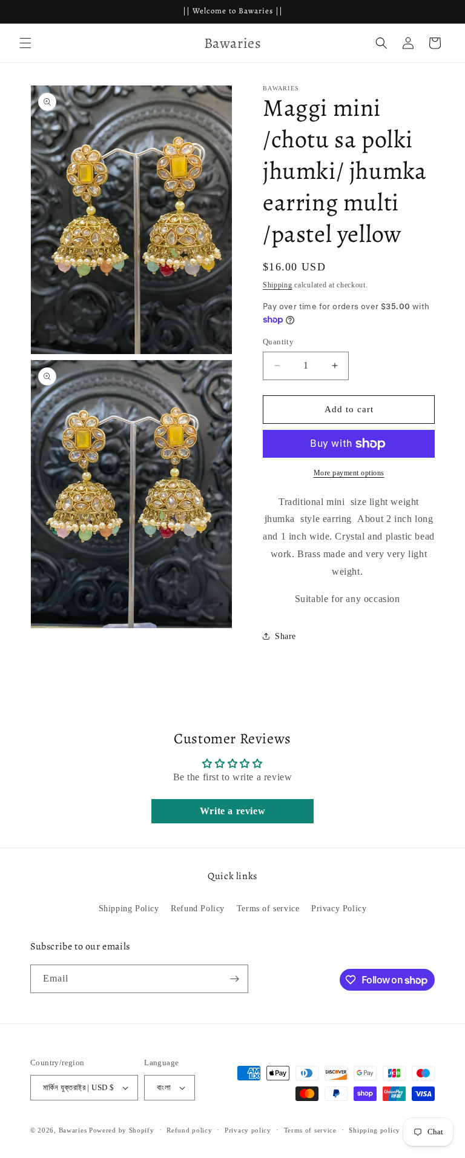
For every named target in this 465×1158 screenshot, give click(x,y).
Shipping (277, 285)
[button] (25, 43)
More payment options (349, 473)
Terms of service (268, 908)
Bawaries (73, 1130)
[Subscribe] (234, 979)
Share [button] (285, 636)
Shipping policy (374, 1130)
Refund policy (189, 1130)
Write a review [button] (232, 811)
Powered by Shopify (121, 1130)
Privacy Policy (338, 908)
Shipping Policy (129, 908)
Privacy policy (248, 1130)
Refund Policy (198, 908)
